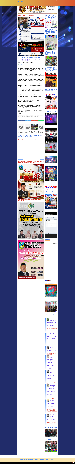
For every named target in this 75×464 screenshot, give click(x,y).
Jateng (38, 3)
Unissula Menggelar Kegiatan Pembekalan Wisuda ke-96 (27, 132)
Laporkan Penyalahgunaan (50, 314)
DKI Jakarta (52, 3)
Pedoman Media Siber (44, 459)
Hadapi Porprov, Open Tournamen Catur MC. (52, 349)
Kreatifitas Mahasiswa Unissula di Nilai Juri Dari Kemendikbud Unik (51, 336)
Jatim (34, 3)
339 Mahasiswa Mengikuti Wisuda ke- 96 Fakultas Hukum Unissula (41, 132)
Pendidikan (48, 5)
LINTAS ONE (21, 1)
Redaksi (22, 3)
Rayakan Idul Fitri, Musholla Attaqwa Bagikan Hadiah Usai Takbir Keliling (34, 132)
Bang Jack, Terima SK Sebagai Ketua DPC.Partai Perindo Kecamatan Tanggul (51, 417)
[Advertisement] (51, 251)
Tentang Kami (30, 459)
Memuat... (47, 184)
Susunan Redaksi (23, 459)
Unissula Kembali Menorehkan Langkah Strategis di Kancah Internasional (20, 132)
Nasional (43, 5)
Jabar (41, 3)
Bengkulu (38, 5)
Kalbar (30, 5)
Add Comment (31, 62)
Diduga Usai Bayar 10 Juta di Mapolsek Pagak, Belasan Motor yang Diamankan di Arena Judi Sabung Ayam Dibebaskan (51, 390)
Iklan (26, 3)
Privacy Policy (51, 459)
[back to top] (73, 462)
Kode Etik (36, 459)
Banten (22, 5)
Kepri (34, 5)
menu (52, 5)
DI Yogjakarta (46, 3)
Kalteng (26, 5)
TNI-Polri (30, 3)
